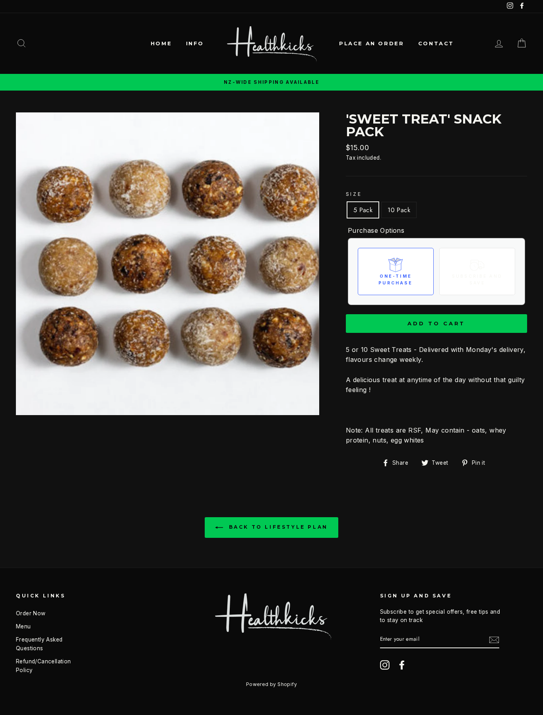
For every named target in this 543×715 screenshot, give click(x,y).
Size (354, 194)
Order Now (31, 613)
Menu (23, 626)
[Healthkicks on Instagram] (385, 665)
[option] (271, 82)
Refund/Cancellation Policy (43, 665)
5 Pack (362, 209)
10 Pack (399, 209)
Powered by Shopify (271, 684)
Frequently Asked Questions (39, 643)
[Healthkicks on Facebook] (402, 665)
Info (195, 43)
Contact (436, 43)
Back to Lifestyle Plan (277, 527)
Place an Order (371, 43)
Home (161, 43)
